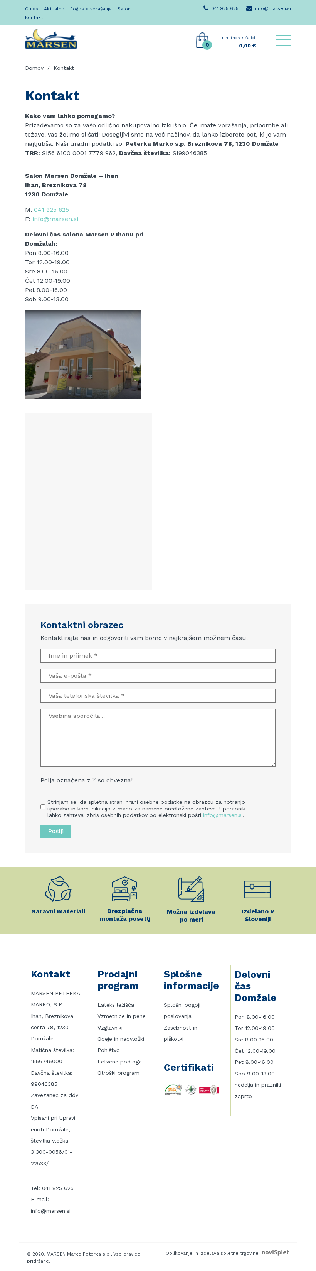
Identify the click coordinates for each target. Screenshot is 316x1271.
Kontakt (34, 17)
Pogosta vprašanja (91, 9)
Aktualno (54, 9)
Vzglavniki (110, 1028)
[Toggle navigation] (283, 40)
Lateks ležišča (115, 1005)
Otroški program (118, 1073)
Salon (124, 9)
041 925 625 (51, 209)
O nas (31, 9)
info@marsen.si (55, 219)
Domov (34, 68)
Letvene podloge (119, 1061)
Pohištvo (108, 1050)
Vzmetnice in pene (121, 1016)
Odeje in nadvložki (120, 1039)
